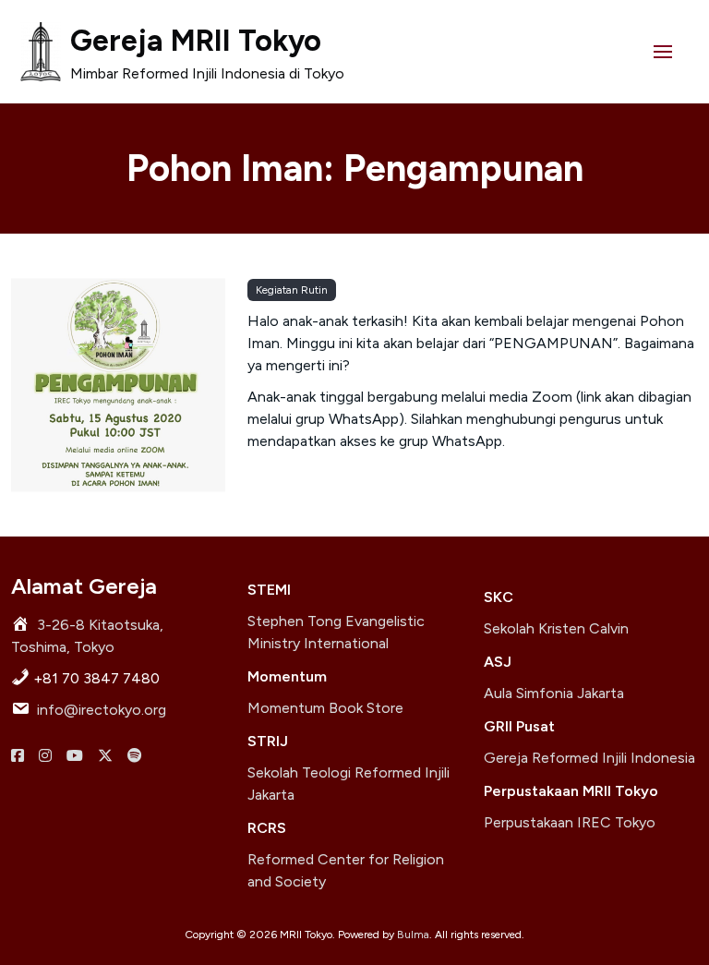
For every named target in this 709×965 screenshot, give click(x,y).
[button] (662, 51)
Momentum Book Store (325, 708)
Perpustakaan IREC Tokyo (569, 822)
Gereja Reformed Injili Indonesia (589, 757)
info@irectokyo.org (101, 709)
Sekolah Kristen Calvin (556, 628)
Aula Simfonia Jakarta (554, 693)
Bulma (413, 934)
